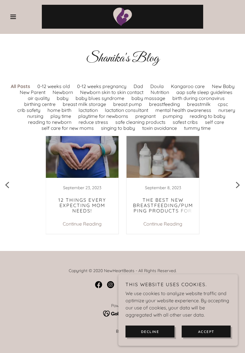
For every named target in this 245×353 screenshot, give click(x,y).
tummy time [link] (197, 128)
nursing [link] (35, 116)
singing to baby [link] (118, 128)
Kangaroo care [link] (188, 86)
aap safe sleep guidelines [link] (204, 92)
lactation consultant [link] (126, 110)
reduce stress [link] (93, 122)
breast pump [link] (127, 104)
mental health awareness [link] (183, 110)
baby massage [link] (148, 98)
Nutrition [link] (160, 92)
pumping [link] (173, 116)
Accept (206, 331)
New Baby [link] (223, 86)
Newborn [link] (63, 92)
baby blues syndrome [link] (100, 98)
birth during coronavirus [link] (198, 98)
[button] (24, 17)
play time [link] (60, 116)
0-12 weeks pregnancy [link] (101, 86)
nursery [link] (226, 110)
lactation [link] (88, 110)
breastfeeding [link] (164, 104)
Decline (150, 331)
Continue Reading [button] (82, 224)
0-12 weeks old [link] (53, 86)
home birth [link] (59, 110)
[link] (122, 17)
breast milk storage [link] (84, 104)
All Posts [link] (20, 86)
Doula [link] (157, 86)
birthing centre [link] (40, 104)
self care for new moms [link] (68, 128)
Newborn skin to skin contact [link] (111, 92)
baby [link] (62, 98)
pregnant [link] (145, 116)
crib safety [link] (28, 110)
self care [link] (214, 122)
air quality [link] (39, 98)
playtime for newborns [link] (103, 116)
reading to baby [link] (207, 116)
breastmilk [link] (199, 104)
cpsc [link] (223, 104)
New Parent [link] (32, 92)
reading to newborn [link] (49, 122)
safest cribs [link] (185, 122)
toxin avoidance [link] (159, 128)
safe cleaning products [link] (140, 122)
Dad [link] (138, 86)
